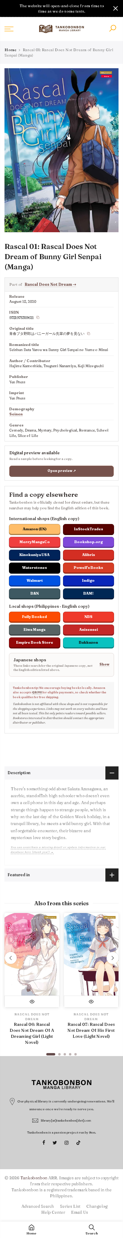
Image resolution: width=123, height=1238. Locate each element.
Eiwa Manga (34, 629)
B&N (34, 593)
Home (10, 49)
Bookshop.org (88, 542)
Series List (70, 1206)
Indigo (88, 580)
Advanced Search (37, 1206)
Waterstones (34, 567)
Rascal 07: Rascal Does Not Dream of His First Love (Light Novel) (91, 1030)
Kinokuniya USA (34, 554)
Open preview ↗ (61, 471)
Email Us (79, 1212)
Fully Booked (34, 616)
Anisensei (88, 629)
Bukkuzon (88, 642)
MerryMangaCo (34, 542)
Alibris (88, 554)
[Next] (113, 958)
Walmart (35, 580)
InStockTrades (88, 529)
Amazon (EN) (35, 529)
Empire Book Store (34, 642)
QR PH (37, 692)
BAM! (88, 593)
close (7, 8)
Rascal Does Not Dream (50, 284)
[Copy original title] (89, 334)
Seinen (16, 414)
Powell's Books (88, 567)
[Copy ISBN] (38, 317)
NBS (88, 616)
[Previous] (11, 958)
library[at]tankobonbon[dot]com (66, 1120)
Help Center (53, 1212)
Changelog (96, 1206)
